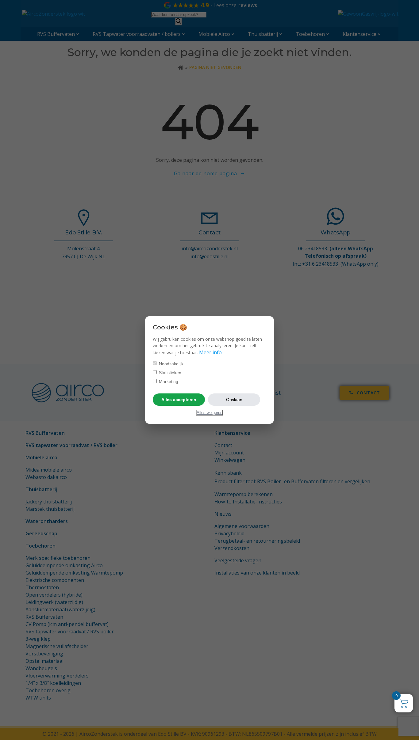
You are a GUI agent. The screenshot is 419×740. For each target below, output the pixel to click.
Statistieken (169, 372)
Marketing (168, 381)
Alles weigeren (209, 412)
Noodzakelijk (170, 363)
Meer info (210, 352)
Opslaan (234, 399)
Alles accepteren (178, 399)
